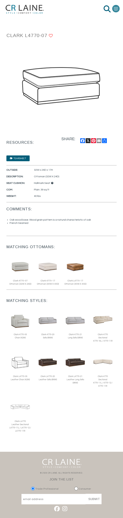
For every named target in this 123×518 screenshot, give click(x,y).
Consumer (84, 489)
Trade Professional (47, 489)
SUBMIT (94, 499)
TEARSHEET (19, 158)
